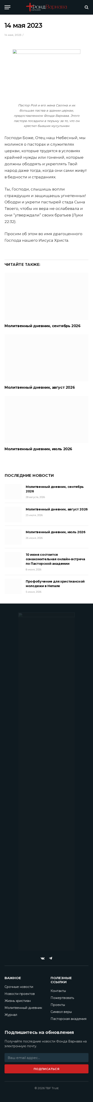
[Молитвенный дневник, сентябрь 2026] (46, 296)
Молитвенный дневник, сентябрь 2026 (42, 326)
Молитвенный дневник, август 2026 (40, 387)
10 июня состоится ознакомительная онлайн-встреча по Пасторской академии (55, 559)
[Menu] (7, 7)
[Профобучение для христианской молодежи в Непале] (13, 586)
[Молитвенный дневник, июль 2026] (46, 419)
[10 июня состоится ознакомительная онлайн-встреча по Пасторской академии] (13, 559)
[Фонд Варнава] (46, 7)
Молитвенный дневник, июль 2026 (38, 449)
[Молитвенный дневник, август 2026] (46, 357)
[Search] (86, 7)
